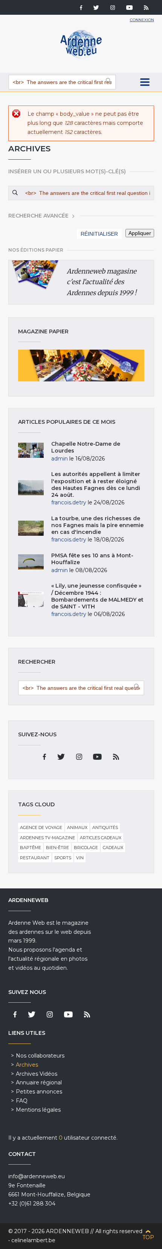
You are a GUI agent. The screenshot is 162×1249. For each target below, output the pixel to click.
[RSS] (146, 8)
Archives (27, 1064)
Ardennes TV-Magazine (47, 837)
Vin (80, 857)
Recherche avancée (38, 215)
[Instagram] (113, 8)
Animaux (77, 827)
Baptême (30, 847)
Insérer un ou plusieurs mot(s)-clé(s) (67, 171)
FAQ (22, 1100)
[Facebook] (81, 8)
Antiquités (105, 827)
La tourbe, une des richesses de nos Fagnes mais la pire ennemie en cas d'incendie (97, 525)
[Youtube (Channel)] (129, 8)
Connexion (142, 19)
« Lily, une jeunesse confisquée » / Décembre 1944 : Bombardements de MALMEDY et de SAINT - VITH (97, 596)
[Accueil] (81, 56)
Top (148, 1237)
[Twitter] (96, 8)
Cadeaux (113, 847)
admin (59, 458)
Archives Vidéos (36, 1073)
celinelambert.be (33, 1240)
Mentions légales (38, 1109)
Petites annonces (39, 1091)
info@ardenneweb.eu (36, 1176)
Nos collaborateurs (40, 1055)
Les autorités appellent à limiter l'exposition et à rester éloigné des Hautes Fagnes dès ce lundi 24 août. (95, 484)
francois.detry (68, 502)
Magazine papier (81, 365)
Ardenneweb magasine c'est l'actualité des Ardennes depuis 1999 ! (101, 282)
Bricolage (86, 847)
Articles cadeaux (100, 837)
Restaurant (34, 857)
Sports (62, 857)
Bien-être (57, 847)
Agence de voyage (41, 827)
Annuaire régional (39, 1082)
